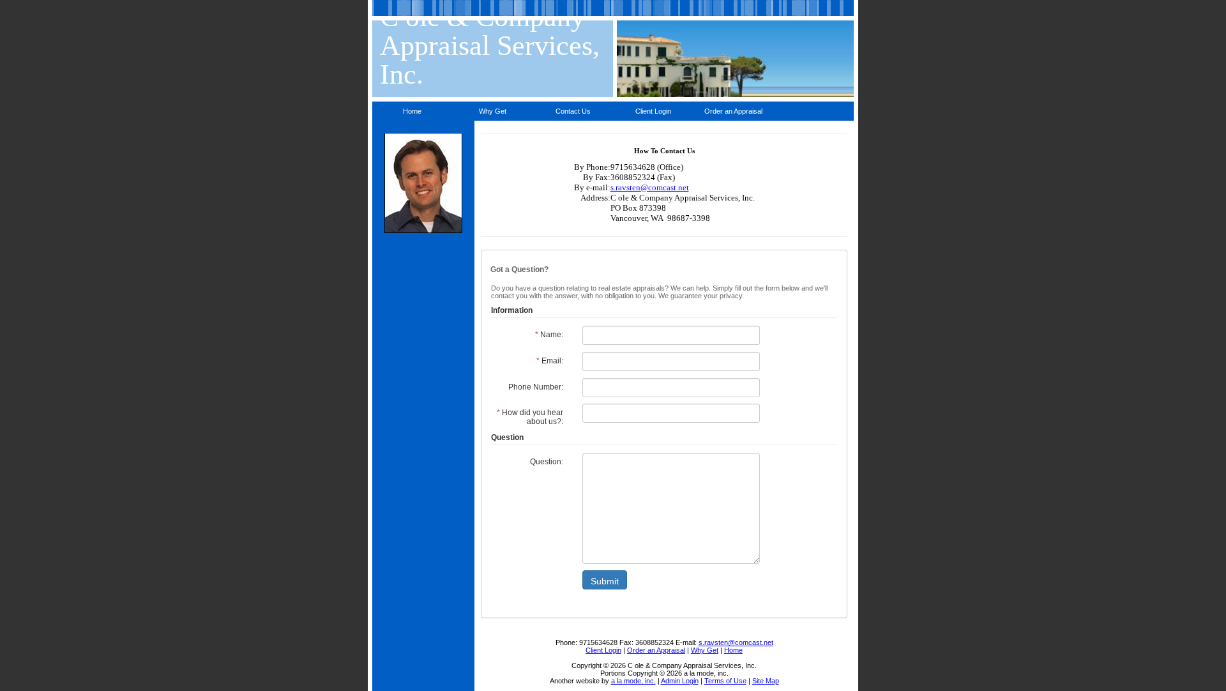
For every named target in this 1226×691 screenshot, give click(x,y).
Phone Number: (535, 387)
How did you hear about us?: (530, 417)
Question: (546, 461)
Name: (549, 334)
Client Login (653, 111)
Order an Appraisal (733, 111)
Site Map (765, 681)
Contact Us (573, 111)
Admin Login (680, 681)
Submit (605, 581)
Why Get (492, 111)
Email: (549, 360)
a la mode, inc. (633, 681)
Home (412, 111)
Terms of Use (725, 681)
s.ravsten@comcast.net (649, 187)
